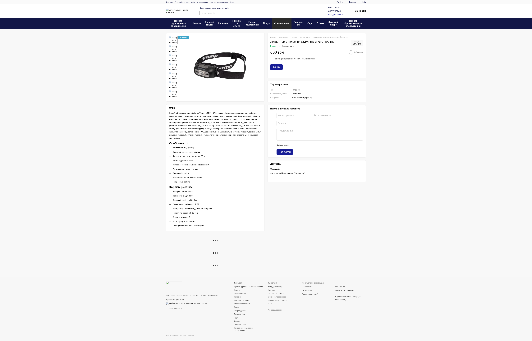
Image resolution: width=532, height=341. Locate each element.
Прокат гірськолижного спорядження (353, 23)
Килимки (223, 23)
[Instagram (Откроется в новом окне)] (238, 2)
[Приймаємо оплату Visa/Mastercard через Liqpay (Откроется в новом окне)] (186, 303)
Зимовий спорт (333, 23)
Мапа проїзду (340, 300)
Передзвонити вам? (336, 15)
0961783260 (334, 11)
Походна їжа (298, 23)
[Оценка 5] (311, 145)
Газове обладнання (252, 23)
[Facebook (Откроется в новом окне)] (244, 2)
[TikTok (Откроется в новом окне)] (241, 2)
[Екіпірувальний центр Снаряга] (174, 286)
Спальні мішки (209, 23)
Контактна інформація (219, 2)
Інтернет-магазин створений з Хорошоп (180, 335)
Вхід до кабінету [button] (275, 287)
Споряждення (281, 23)
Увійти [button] (277, 59)
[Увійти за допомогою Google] (338, 115)
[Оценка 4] (306, 145)
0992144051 (334, 7)
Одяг (310, 23)
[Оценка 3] (302, 145)
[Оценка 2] (297, 145)
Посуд (266, 23)
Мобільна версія (175, 308)
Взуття (320, 23)
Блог (232, 2)
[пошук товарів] (314, 13)
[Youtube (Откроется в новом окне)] (248, 2)
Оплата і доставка (182, 2)
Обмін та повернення (199, 2)
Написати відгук (288, 46)
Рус (341, 2)
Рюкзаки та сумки (236, 23)
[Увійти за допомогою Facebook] (333, 115)
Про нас (169, 2)
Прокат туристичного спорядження (178, 23)
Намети (196, 23)
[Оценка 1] (293, 145)
